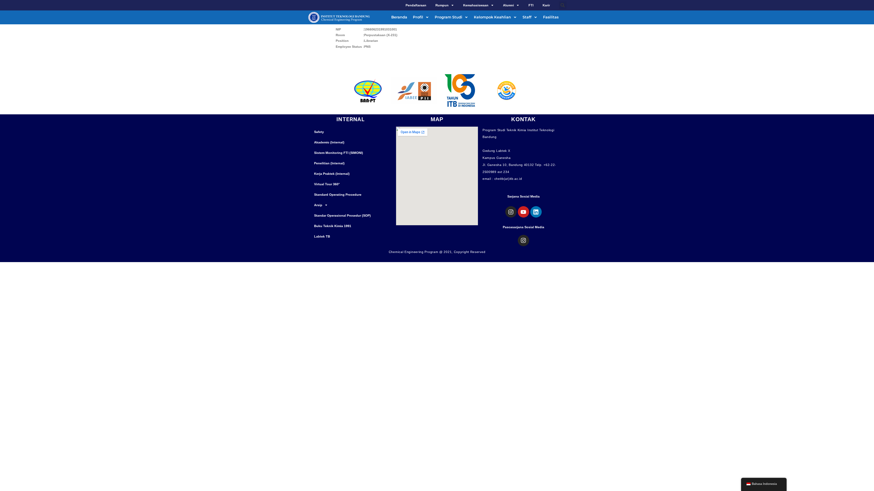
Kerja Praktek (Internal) (332, 173)
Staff (527, 17)
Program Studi (448, 17)
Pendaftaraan (416, 5)
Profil (418, 17)
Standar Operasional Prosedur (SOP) (342, 215)
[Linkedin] (536, 212)
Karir (546, 5)
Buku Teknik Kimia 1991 (332, 226)
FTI (531, 5)
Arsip (318, 205)
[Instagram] (511, 212)
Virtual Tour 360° (327, 184)
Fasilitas (551, 17)
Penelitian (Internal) (329, 163)
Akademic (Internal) (329, 142)
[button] (563, 5)
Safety (319, 132)
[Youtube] (523, 212)
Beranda (399, 17)
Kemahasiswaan (475, 5)
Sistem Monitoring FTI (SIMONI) (338, 153)
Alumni (508, 5)
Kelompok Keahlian (492, 17)
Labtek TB (322, 236)
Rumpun (442, 5)
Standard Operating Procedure (337, 194)
